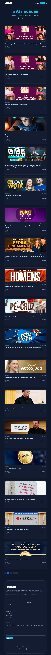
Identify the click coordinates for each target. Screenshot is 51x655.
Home (20, 18)
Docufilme (8, 604)
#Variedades (7, 41)
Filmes (7, 602)
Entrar (42, 3)
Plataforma (29, 602)
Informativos (9, 613)
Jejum (7, 606)
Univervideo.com (30, 646)
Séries (7, 609)
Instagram (29, 648)
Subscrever (9, 638)
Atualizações (9, 615)
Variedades (8, 611)
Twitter (21, 648)
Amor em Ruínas (10, 618)
